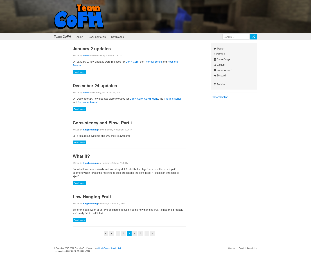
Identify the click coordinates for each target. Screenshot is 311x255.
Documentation (97, 37)
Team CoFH (62, 36)
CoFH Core (132, 61)
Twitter (220, 48)
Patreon (220, 54)
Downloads (117, 37)
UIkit (119, 248)
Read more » (79, 71)
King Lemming (90, 129)
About (79, 37)
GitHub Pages (103, 248)
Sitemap (231, 248)
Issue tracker (223, 70)
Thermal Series (153, 61)
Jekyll (113, 248)
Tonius (86, 55)
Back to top (252, 248)
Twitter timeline (219, 97)
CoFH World (151, 98)
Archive (220, 84)
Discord (221, 75)
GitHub (220, 64)
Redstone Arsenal (88, 102)
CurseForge (223, 59)
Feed (241, 248)
